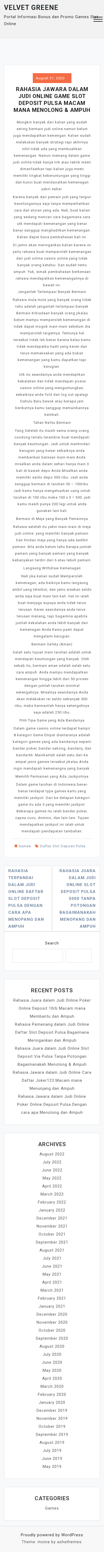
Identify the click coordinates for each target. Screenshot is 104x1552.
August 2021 (52, 1250)
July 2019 (52, 1450)
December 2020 (52, 1314)
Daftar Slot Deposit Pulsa (63, 846)
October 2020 (52, 1330)
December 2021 (52, 1218)
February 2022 (52, 1202)
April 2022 (52, 1186)
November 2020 (52, 1322)
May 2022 (52, 1178)
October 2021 (52, 1234)
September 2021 (52, 1242)
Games (25, 846)
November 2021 (52, 1226)
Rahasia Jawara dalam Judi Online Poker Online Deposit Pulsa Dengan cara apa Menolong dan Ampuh (52, 1104)
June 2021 (52, 1266)
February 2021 (52, 1298)
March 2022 (52, 1194)
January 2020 (52, 1402)
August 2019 (52, 1442)
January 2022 (52, 1210)
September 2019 (52, 1434)
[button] (98, 20)
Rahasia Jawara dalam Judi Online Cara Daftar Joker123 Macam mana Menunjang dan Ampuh (52, 1080)
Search (52, 943)
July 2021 (52, 1258)
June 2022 (52, 1170)
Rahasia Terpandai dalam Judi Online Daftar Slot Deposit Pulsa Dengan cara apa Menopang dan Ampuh (26, 898)
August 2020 (52, 1346)
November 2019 (52, 1418)
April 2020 (52, 1378)
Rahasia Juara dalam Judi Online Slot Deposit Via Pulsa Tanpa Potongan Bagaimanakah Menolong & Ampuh (52, 1056)
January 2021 (52, 1306)
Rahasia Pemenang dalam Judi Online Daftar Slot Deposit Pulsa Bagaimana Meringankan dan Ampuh (52, 1032)
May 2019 (52, 1466)
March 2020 (52, 1386)
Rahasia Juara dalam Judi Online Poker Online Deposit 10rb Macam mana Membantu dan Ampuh (52, 1008)
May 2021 (52, 1274)
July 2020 (52, 1354)
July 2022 (52, 1162)
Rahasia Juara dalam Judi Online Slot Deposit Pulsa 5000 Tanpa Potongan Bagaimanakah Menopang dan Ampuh (77, 898)
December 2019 (52, 1410)
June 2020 (52, 1362)
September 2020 (52, 1338)
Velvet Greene (31, 7)
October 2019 (52, 1426)
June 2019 (52, 1458)
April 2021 (52, 1282)
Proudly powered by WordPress (52, 1535)
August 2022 (52, 1154)
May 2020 (52, 1370)
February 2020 (52, 1394)
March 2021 (52, 1290)
